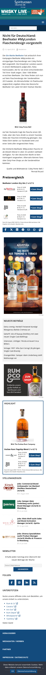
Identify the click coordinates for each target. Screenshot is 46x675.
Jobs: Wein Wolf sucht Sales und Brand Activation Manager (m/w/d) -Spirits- (29, 520)
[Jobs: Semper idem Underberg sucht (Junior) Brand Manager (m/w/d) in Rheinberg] (9, 504)
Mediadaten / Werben (13, 641)
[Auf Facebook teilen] (5, 230)
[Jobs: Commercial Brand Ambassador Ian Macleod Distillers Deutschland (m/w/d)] (9, 487)
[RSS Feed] (34, 582)
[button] (42, 22)
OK (12, 671)
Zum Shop (37, 189)
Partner (7, 649)
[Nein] (43, 668)
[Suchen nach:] (23, 28)
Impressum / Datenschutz (15, 657)
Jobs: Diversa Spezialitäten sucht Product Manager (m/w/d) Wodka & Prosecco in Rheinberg (29, 537)
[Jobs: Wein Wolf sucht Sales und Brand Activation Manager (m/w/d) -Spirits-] (9, 521)
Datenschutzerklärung (27, 671)
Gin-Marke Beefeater (15, 55)
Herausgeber (9, 633)
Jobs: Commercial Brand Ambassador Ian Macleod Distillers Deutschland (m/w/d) (28, 487)
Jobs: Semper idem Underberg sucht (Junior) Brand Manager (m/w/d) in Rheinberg (29, 504)
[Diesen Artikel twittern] (11, 230)
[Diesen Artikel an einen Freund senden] (28, 230)
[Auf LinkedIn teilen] (17, 230)
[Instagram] (19, 582)
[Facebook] (12, 582)
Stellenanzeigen (12, 478)
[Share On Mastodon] (40, 230)
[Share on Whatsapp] (34, 230)
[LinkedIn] (27, 582)
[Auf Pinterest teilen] (23, 230)
